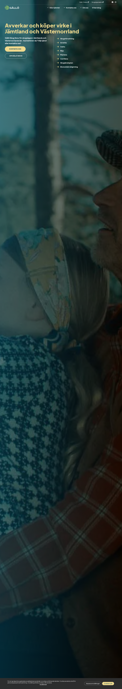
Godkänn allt (108, 683)
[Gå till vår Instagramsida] (115, 2)
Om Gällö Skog (15, 56)
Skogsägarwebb (97, 2)
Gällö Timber (83, 2)
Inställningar (43, 684)
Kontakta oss (15, 49)
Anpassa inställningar (93, 683)
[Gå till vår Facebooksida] (112, 2)
